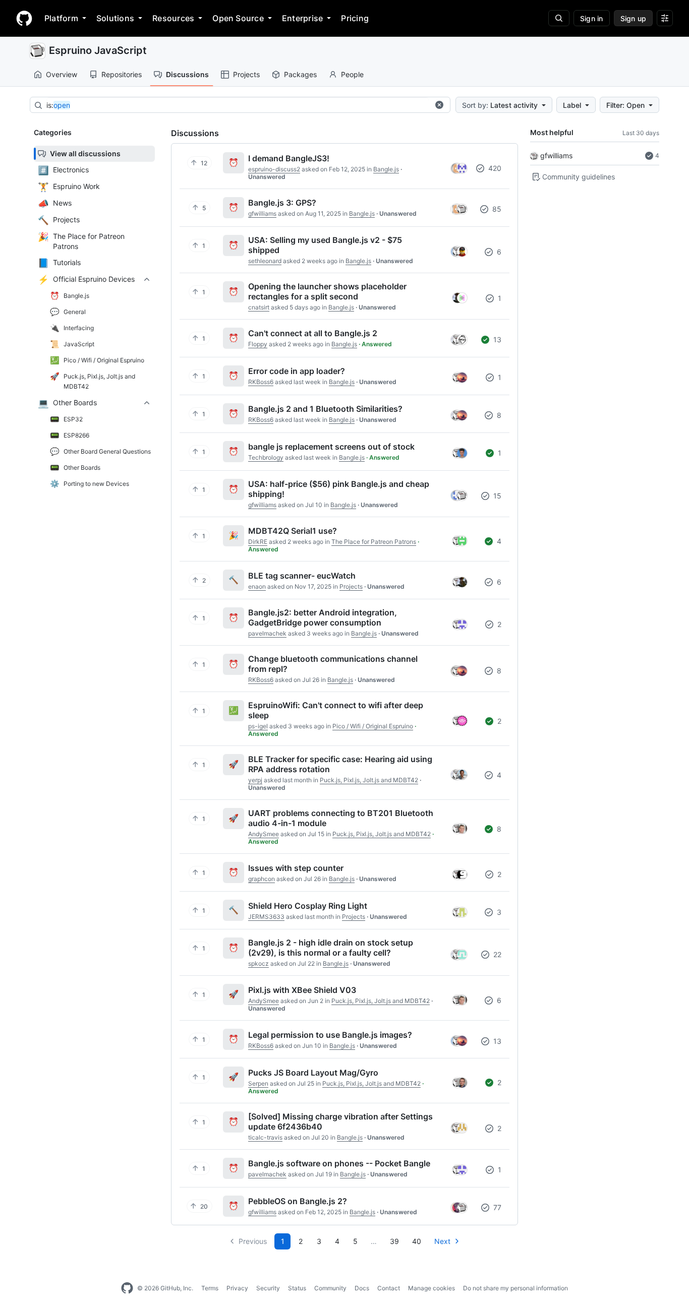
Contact (388, 1288)
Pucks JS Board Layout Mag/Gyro (313, 1073)
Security (268, 1288)
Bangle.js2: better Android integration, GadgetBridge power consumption (322, 617)
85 (495, 209)
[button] (439, 105)
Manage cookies (431, 1288)
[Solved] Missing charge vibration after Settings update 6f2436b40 (340, 1121)
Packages (300, 74)
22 (496, 954)
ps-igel (258, 726)
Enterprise (302, 18)
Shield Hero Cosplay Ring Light (307, 906)
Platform (61, 18)
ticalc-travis (265, 1137)
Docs (362, 1288)
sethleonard (264, 261)
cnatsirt (258, 307)
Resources (173, 18)
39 (394, 1241)
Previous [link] (253, 1241)
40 (416, 1241)
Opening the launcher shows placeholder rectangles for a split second (327, 291)
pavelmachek (267, 633)
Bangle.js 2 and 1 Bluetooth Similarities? (325, 409)
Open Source (238, 18)
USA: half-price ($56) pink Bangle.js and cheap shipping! (338, 489)
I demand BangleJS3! (288, 158)
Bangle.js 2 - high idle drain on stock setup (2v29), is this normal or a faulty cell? (330, 947)
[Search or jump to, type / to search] (558, 18)
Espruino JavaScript (98, 50)
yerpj (255, 780)
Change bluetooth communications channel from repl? (333, 664)
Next (442, 1241)
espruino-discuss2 (274, 169)
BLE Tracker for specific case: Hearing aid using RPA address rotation (340, 764)
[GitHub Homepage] (127, 1288)
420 (493, 168)
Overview (61, 74)
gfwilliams (556, 155)
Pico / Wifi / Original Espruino (372, 726)
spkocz (258, 963)
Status (297, 1288)
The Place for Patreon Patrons (373, 541)
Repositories (121, 74)
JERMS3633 (266, 916)
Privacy (237, 1288)
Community (330, 1288)
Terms (209, 1288)
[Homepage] (24, 18)
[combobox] (237, 105)
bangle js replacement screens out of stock (331, 447)
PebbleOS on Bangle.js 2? (297, 1201)
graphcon (261, 879)
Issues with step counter (295, 868)
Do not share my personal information (515, 1288)
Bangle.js (386, 169)
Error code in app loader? (296, 371)
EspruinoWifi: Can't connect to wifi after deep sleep (335, 710)
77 (496, 1207)
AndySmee (263, 834)
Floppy (257, 344)
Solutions (115, 18)
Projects (246, 74)
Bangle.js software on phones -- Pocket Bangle (339, 1163)
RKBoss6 (260, 382)
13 (496, 339)
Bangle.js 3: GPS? (282, 203)
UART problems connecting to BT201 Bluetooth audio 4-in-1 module (340, 818)
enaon (257, 586)
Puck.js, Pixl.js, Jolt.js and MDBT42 (369, 780)
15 (496, 495)
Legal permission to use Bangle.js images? (330, 1035)
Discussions (187, 74)
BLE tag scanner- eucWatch (302, 576)
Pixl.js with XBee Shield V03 (302, 990)
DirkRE (257, 541)
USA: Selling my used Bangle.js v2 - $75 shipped (325, 245)
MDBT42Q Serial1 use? (292, 531)
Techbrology (265, 457)
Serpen (258, 1083)
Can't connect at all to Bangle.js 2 (312, 333)
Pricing (355, 18)
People (352, 74)
